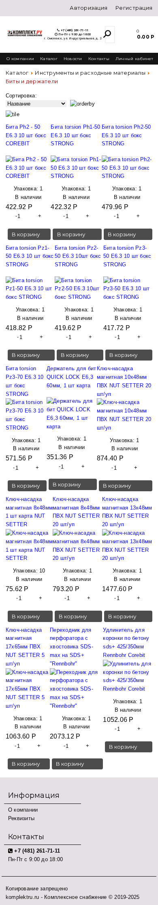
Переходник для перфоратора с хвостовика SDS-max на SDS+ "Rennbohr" (71, 647)
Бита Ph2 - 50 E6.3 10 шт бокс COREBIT (26, 135)
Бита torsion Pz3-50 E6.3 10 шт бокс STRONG (127, 256)
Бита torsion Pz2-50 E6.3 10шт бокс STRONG (78, 256)
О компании (20, 58)
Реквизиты (21, 818)
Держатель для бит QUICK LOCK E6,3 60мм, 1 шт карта (71, 377)
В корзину (25, 234)
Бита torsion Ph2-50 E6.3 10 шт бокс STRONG (126, 135)
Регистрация (133, 7)
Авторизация (88, 7)
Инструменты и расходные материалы (90, 72)
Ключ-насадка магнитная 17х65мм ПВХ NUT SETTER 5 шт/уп (25, 647)
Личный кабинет (134, 58)
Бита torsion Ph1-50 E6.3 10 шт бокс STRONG (75, 135)
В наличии (28, 197)
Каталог (49, 58)
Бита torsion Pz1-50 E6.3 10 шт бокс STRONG (30, 256)
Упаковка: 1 (28, 189)
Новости (73, 58)
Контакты (98, 58)
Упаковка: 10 (29, 571)
